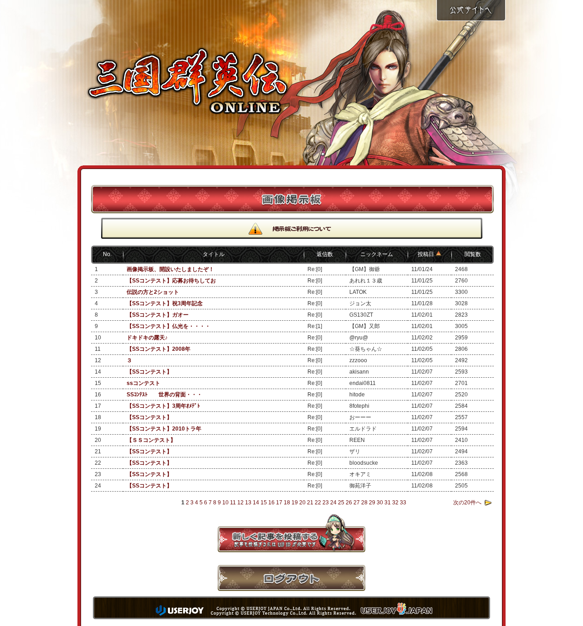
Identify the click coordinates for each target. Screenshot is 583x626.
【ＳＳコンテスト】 (151, 440)
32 (395, 502)
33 (403, 502)
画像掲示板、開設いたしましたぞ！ (170, 269)
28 (364, 502)
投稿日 (426, 254)
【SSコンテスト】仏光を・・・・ (168, 326)
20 (302, 502)
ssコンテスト (143, 383)
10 (225, 502)
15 (264, 502)
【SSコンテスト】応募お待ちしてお (171, 280)
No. (107, 254)
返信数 (325, 254)
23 (325, 502)
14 (256, 502)
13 (248, 502)
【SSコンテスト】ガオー (158, 315)
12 (240, 502)
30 (380, 502)
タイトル (214, 254)
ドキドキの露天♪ (147, 337)
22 (318, 502)
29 (372, 502)
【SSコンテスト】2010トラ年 (164, 429)
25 (341, 502)
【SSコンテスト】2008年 (158, 349)
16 (271, 502)
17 (279, 502)
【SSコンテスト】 (149, 372)
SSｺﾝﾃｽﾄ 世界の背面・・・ (164, 394)
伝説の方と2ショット (153, 292)
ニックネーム (376, 254)
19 (295, 502)
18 (287, 502)
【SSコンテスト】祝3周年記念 (165, 303)
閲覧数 (473, 254)
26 (349, 502)
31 (387, 502)
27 (356, 502)
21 (310, 502)
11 (233, 502)
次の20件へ (467, 502)
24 (333, 502)
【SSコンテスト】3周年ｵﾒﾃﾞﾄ (163, 406)
